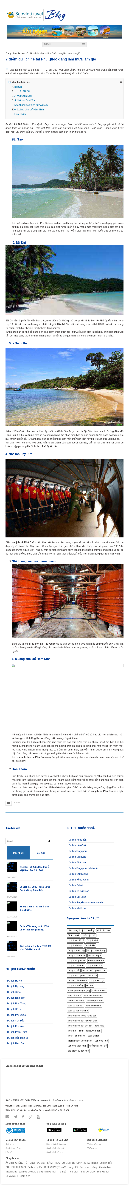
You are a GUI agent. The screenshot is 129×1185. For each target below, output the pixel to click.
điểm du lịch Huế (98, 1045)
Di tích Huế (73, 935)
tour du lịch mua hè (78, 1010)
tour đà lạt (93, 1035)
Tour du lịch (103, 1171)
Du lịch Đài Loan (77, 896)
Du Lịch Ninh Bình (77, 955)
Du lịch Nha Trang (16, 1003)
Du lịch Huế (92, 940)
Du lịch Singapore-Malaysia (83, 868)
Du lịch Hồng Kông (78, 879)
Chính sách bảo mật (55, 1148)
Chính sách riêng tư (55, 1152)
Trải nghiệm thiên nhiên (80, 1040)
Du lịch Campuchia (78, 873)
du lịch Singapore (76, 960)
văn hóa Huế (101, 1040)
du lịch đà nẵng (76, 985)
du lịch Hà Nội (75, 945)
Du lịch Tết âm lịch (77, 980)
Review (17, 802)
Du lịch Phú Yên (15, 1026)
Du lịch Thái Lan (77, 862)
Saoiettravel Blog (13, 1148)
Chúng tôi (10, 1144)
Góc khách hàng (88, 1167)
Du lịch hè (92, 1162)
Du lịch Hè (90, 945)
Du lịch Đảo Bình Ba (17, 1037)
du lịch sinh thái (96, 960)
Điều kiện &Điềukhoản (56, 1144)
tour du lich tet (75, 1005)
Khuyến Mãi (104, 1167)
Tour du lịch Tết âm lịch (80, 1025)
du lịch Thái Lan (76, 965)
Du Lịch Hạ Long (76, 950)
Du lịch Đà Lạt (14, 1009)
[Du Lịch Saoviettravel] (54, 1129)
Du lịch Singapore (77, 851)
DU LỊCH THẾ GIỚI (16, 1167)
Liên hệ (9, 1152)
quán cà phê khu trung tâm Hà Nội (37, 1171)
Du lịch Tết (106, 1162)
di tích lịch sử (88, 935)
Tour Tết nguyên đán (90, 1030)
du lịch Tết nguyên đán (94, 970)
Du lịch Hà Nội (14, 980)
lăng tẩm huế (74, 995)
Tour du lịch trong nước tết (82, 1015)
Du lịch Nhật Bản (77, 839)
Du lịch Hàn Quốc (77, 845)
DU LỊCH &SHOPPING (74, 1162)
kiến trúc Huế (99, 990)
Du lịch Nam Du (15, 1043)
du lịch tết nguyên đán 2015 (82, 975)
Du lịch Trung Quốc (78, 891)
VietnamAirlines (94, 1144)
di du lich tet (103, 930)
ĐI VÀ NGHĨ (12, 1176)
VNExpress (92, 1148)
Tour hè (72, 1030)
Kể (76, 1167)
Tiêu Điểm (73, 1171)
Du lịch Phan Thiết (17, 1032)
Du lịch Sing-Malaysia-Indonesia (85, 902)
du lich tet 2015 (76, 940)
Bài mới (41, 853)
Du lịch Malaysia (77, 856)
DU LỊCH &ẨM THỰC (48, 1162)
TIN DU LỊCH (88, 1171)
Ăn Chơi (10, 1162)
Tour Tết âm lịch (76, 1035)
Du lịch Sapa (14, 992)
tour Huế (99, 1025)
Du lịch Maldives (77, 908)
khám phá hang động (79, 990)
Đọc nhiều (18, 853)
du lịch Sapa (94, 955)
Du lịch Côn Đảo (15, 1020)
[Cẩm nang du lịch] (36, 20)
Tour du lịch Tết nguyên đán (82, 1020)
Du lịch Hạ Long (15, 986)
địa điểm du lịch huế (78, 1050)
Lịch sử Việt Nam (93, 995)
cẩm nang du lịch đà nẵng (81, 930)
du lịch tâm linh (94, 965)
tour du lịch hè (93, 1005)
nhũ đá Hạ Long (76, 1000)
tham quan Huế (95, 1000)
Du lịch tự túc (35, 1167)
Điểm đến (25, 1176)
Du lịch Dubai (75, 885)
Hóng (70, 1167)
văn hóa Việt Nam (77, 1045)
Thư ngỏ (61, 1171)
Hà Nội (89, 985)
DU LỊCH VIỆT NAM (55, 1167)
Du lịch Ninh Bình (16, 997)
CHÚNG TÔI (21, 1162)
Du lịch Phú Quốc (16, 1014)
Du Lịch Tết (74, 970)
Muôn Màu (11, 1171)
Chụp (32, 1162)
